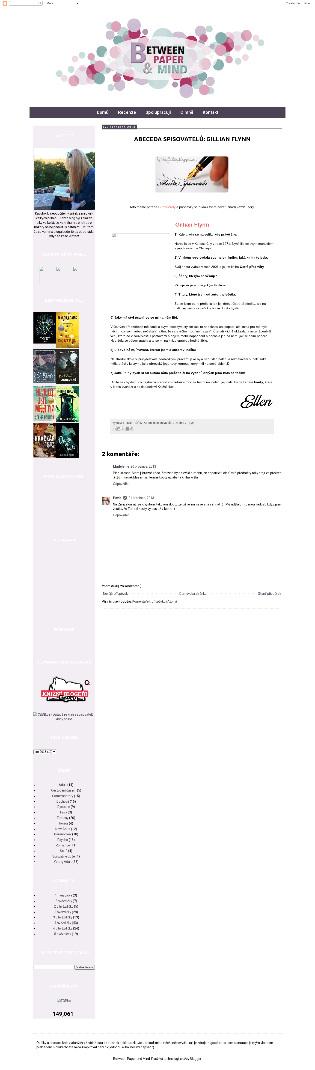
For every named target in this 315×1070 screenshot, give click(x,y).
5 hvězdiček (62, 934)
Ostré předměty (243, 303)
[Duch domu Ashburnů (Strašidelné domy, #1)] (67, 382)
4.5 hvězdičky (62, 928)
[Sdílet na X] (123, 429)
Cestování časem (63, 790)
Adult (63, 785)
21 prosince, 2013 (141, 498)
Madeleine (121, 466)
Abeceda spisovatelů (158, 422)
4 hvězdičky (62, 923)
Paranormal (62, 834)
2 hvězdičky (63, 901)
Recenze (127, 112)
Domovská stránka (193, 593)
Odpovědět (121, 484)
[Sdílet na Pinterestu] (132, 429)
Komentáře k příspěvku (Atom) (154, 601)
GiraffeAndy (166, 207)
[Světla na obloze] (44, 382)
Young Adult (63, 862)
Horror (63, 823)
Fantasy (62, 818)
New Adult (62, 829)
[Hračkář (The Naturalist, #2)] (44, 456)
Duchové (62, 801)
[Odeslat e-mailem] (114, 429)
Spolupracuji (158, 112)
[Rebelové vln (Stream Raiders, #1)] (44, 342)
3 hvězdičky (62, 912)
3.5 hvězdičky (62, 917)
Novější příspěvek (115, 593)
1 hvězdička (63, 895)
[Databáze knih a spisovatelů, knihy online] (64, 719)
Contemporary (62, 796)
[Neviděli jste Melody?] (44, 420)
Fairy (63, 812)
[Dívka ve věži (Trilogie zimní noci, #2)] (67, 456)
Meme (180, 422)
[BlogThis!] (118, 429)
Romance (63, 845)
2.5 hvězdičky (63, 906)
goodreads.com (221, 1043)
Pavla (117, 498)
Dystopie (63, 807)
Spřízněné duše (63, 856)
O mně (186, 112)
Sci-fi (63, 851)
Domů (103, 112)
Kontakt (210, 112)
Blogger (195, 1059)
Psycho (62, 840)
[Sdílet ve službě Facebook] (127, 429)
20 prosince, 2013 (143, 466)
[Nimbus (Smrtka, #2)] (67, 420)
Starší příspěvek (269, 593)
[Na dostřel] (67, 346)
